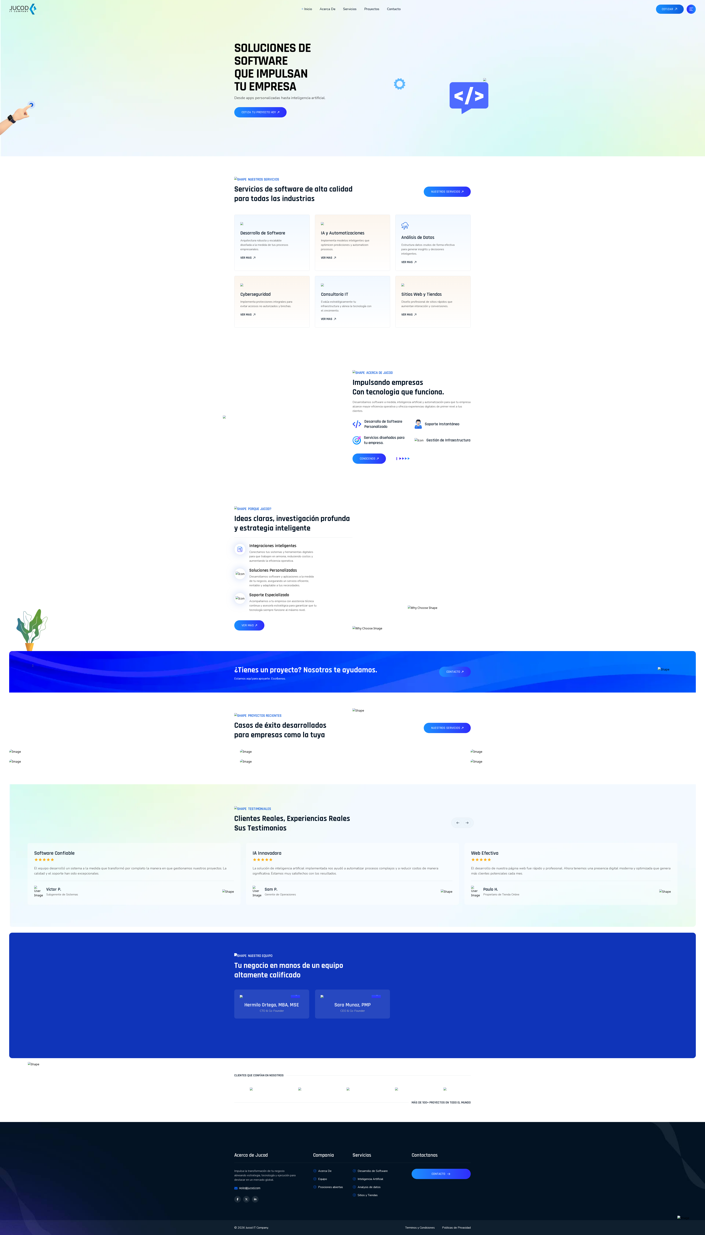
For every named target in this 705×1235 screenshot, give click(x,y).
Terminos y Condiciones (420, 1228)
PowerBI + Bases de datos (53, 760)
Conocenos (367, 458)
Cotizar (667, 9)
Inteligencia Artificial (278, 750)
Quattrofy (37, 750)
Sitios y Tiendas (368, 1195)
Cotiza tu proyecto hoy (259, 112)
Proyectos (371, 9)
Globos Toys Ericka (276, 760)
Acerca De (327, 9)
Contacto (394, 9)
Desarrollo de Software (373, 1171)
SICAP (495, 750)
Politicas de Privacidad (456, 1228)
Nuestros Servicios (445, 192)
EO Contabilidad (504, 760)
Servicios (350, 9)
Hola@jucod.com (249, 1188)
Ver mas (246, 258)
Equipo (322, 1179)
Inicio (308, 9)
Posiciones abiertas (330, 1187)
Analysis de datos (369, 1187)
